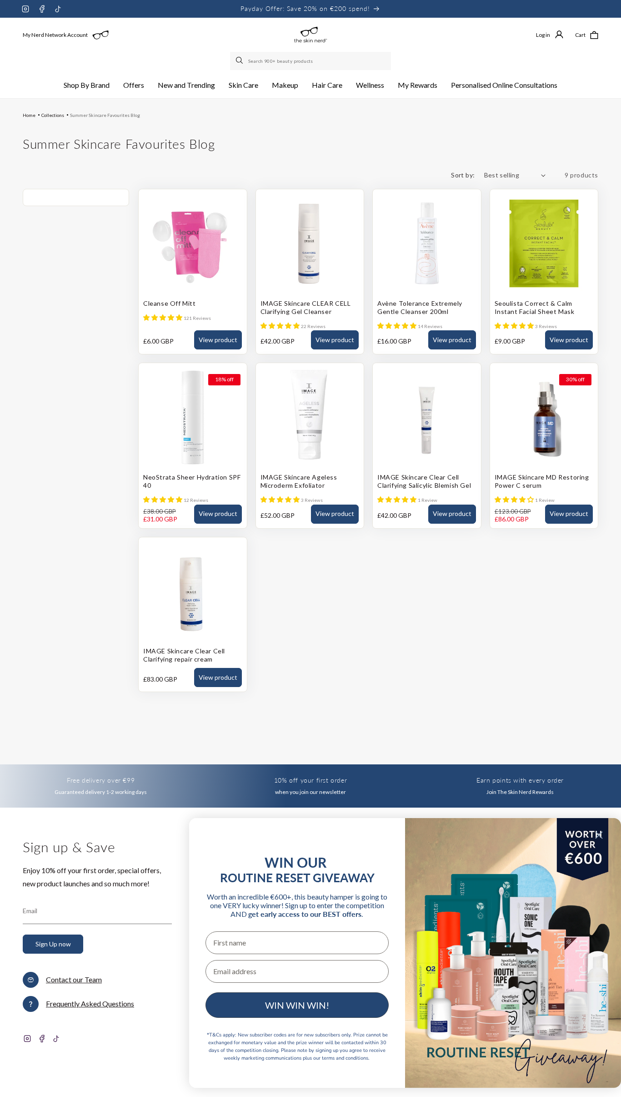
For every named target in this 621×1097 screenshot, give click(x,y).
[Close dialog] (599, 835)
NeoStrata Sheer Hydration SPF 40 (191, 481)
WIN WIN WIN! (297, 1005)
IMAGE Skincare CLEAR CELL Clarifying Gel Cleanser (305, 307)
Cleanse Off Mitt (169, 303)
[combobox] (310, 61)
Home (29, 115)
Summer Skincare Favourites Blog (105, 115)
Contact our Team (74, 979)
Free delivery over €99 (101, 780)
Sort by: (463, 175)
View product (218, 340)
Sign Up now (53, 944)
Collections (52, 115)
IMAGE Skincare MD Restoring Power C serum (542, 481)
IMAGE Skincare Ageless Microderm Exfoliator (298, 481)
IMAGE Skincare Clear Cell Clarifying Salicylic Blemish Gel (424, 481)
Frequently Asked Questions (90, 1003)
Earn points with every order (520, 780)
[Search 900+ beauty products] (240, 61)
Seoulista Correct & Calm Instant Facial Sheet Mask (535, 307)
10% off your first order (310, 780)
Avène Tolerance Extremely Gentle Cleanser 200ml (419, 307)
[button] (86, 85)
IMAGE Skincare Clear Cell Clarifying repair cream (184, 655)
